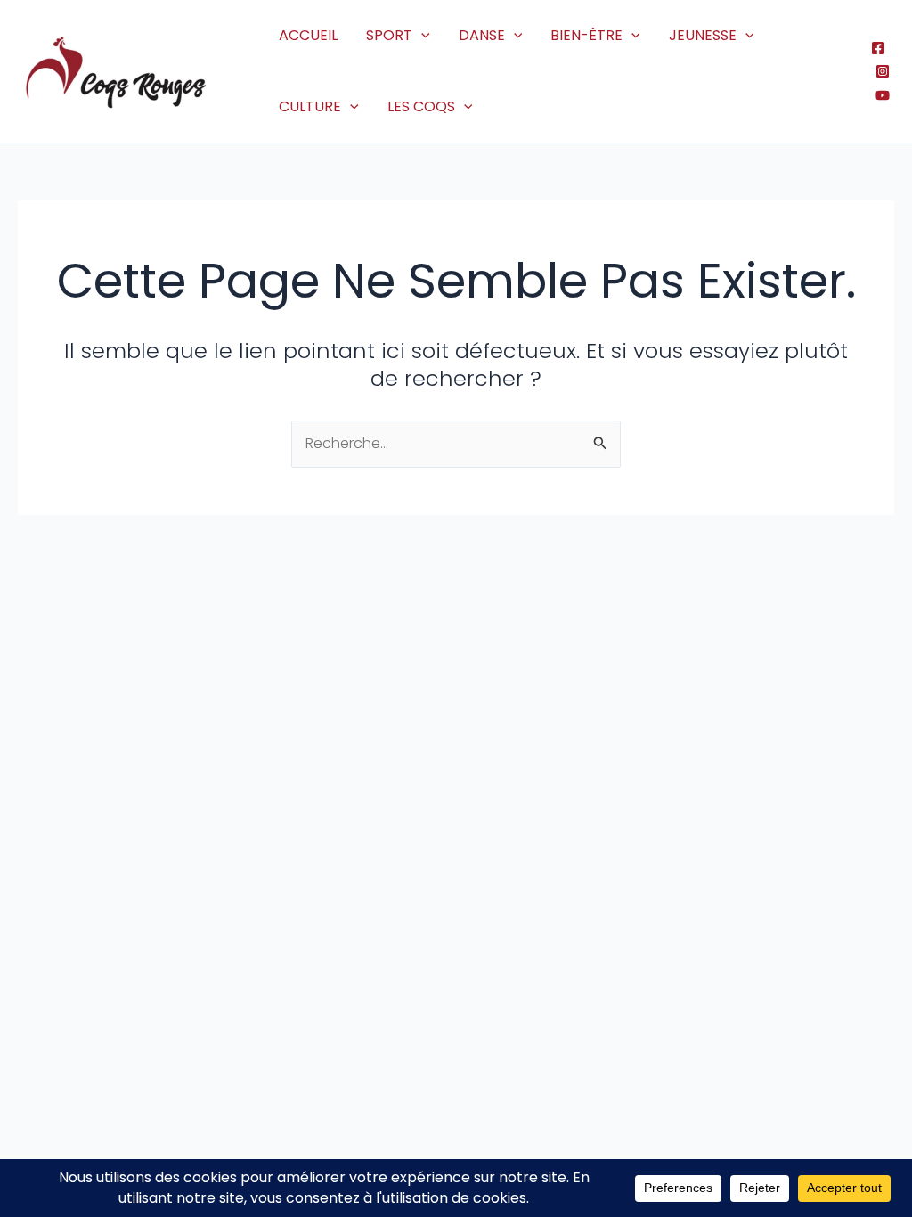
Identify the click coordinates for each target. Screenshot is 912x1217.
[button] (421, 35)
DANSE (482, 35)
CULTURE (310, 106)
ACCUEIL (308, 35)
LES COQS (421, 106)
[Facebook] (878, 48)
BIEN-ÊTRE (586, 35)
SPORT (389, 35)
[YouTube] (882, 95)
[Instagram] (882, 71)
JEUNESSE (703, 35)
